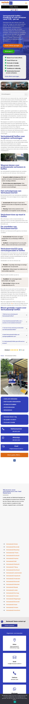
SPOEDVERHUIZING (9, 407)
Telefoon (14, 677)
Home (2, 355)
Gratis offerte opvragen (12, 45)
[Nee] (27, 699)
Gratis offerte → (14, 7)
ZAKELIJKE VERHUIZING (10, 399)
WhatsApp (16, 437)
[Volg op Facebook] (14, 460)
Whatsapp (8, 51)
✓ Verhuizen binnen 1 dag (10, 417)
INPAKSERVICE (8, 410)
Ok (14, 701)
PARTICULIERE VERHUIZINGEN (12, 401)
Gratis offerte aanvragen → (12, 76)
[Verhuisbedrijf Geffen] (14, 394)
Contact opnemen (9, 625)
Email (16, 446)
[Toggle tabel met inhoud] (25, 94)
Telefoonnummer (16, 429)
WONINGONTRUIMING (10, 404)
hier (12, 303)
